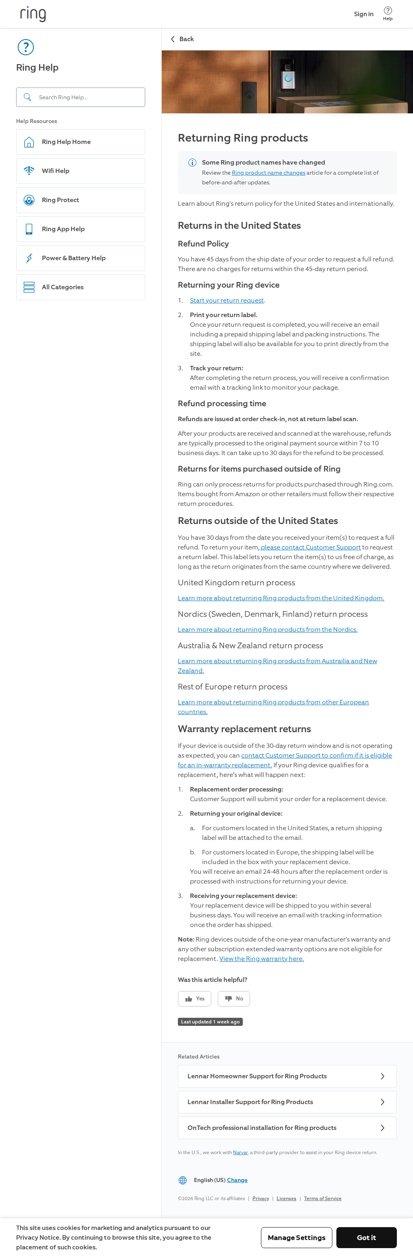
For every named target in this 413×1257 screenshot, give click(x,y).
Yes (200, 998)
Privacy (260, 1198)
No (239, 998)
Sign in (363, 14)
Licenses (286, 1198)
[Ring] (33, 14)
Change (237, 1180)
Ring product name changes (268, 173)
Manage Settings (296, 1237)
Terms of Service (323, 1198)
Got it (366, 1237)
